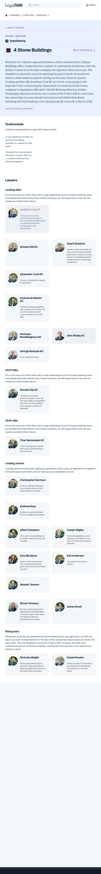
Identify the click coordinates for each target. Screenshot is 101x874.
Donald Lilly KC (55, 101)
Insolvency (41, 15)
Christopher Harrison (18, 93)
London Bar (28, 15)
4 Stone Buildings (33, 50)
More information (83, 50)
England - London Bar (15, 36)
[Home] (13, 5)
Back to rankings (16, 28)
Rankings (15, 15)
